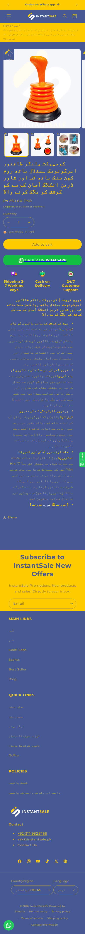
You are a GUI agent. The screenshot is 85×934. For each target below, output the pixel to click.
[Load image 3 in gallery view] (68, 145)
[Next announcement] (77, 5)
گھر (11, 630)
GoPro (14, 755)
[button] (9, 16)
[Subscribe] (71, 604)
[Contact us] (8, 925)
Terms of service (32, 918)
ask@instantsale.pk (34, 839)
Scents (14, 660)
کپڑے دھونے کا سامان (24, 736)
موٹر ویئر (16, 706)
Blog (13, 679)
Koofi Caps (17, 650)
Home (7, 25)
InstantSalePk (39, 906)
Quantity (10, 213)
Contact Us (27, 845)
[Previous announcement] (8, 5)
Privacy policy (61, 911)
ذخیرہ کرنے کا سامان (24, 746)
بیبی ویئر (16, 716)
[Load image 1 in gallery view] (16, 145)
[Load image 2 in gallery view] (42, 145)
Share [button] (12, 517)
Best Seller (18, 669)
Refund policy (38, 911)
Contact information (44, 924)
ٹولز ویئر (16, 726)
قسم (16, 25)
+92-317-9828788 (32, 833)
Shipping (9, 206)
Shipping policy (57, 918)
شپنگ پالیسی (18, 783)
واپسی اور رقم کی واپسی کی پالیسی (34, 793)
